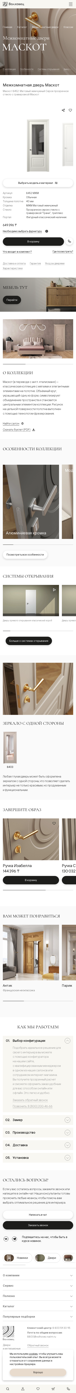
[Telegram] (14, 1238)
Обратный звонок (38, 1345)
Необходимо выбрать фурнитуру (22, 231)
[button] (31, 502)
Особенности (26, 69)
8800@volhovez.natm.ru (41, 1336)
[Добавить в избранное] (70, 110)
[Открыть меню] (70, 4)
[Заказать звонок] (69, 241)
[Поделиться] (63, 110)
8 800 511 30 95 (61, 1327)
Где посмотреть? (63, 251)
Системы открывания (48, 69)
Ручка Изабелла (17, 865)
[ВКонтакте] (6, 1238)
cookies (33, 1353)
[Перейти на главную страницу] (13, 4)
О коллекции (9, 69)
